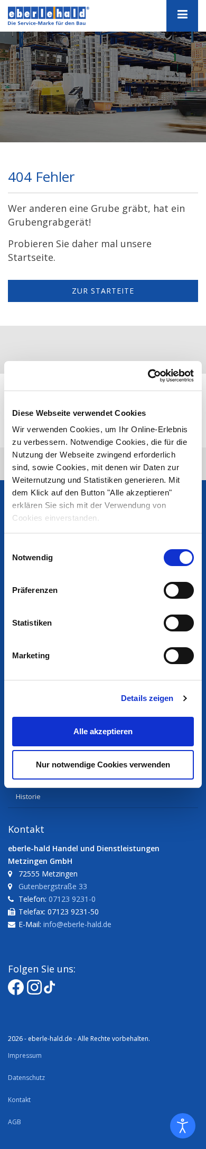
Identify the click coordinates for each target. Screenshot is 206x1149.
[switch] (179, 590)
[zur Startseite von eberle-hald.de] (61, 16)
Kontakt (19, 1099)
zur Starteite (103, 291)
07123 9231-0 (72, 899)
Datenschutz (26, 1077)
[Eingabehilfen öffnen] (182, 1125)
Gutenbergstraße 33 (52, 886)
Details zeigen (147, 698)
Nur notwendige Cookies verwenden (103, 764)
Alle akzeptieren (103, 731)
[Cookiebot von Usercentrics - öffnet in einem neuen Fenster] (148, 376)
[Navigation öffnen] (182, 16)
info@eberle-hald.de (77, 924)
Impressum (25, 1055)
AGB (14, 1121)
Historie (28, 796)
